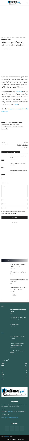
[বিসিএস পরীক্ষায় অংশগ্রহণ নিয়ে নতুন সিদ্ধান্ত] (5, 165)
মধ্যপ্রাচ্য (6, 39)
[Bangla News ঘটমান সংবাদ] (14, 2)
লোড (14, 294)
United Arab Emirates (13, 122)
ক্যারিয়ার (3, 167)
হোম (2, 37)
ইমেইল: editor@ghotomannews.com (9, 417)
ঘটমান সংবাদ (5, 48)
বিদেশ (5, 37)
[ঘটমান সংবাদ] (2, 49)
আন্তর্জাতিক (20, 122)
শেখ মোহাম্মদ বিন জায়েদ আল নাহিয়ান (18, 126)
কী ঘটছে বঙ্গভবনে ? (14, 324)
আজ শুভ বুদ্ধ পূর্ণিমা (4, 144)
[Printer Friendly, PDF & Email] (3, 119)
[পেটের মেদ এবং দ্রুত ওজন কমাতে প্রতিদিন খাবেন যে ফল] (5, 158)
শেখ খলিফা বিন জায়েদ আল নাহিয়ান (6, 126)
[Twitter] (12, 428)
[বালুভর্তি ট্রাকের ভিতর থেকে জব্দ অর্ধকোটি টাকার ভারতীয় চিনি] (5, 345)
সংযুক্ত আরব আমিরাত (5, 128)
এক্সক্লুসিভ (3, 174)
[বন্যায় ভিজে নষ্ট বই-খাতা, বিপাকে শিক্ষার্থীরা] (5, 353)
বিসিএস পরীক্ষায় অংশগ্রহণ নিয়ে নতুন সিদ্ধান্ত (18, 163)
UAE (6, 122)
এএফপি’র (15, 104)
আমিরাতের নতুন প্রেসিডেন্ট (5, 124)
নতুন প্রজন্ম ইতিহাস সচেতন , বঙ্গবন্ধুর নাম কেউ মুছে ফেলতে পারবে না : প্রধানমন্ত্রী (22, 145)
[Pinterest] (22, 428)
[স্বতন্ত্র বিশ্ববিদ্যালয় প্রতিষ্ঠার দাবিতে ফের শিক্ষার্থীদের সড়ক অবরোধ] (5, 289)
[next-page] (5, 178)
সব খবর (9, 39)
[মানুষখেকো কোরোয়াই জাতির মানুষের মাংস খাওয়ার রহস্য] (5, 172)
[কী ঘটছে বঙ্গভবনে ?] (5, 326)
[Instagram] (17, 428)
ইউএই (11, 124)
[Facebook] (7, 428)
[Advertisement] (14, 20)
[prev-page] (2, 178)
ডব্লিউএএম (19, 91)
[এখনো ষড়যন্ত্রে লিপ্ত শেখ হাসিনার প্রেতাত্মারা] (5, 338)
